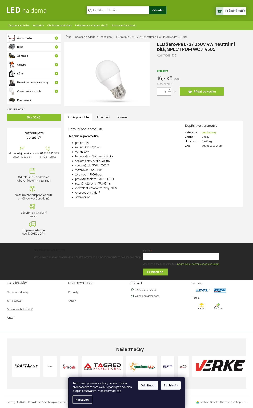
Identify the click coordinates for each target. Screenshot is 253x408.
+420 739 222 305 (47, 153)
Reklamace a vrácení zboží (91, 25)
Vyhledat (158, 10)
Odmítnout (148, 385)
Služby (72, 300)
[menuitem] (34, 38)
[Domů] (69, 36)
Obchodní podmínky (59, 25)
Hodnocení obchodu (123, 25)
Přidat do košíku (205, 91)
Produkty (73, 292)
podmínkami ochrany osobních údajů (198, 264)
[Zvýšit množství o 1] (169, 89)
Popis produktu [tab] (78, 117)
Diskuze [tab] (122, 117)
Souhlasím (171, 385)
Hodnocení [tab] (103, 117)
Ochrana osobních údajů (20, 309)
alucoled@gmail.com (22, 153)
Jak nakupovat (14, 300)
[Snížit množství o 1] (169, 93)
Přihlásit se (155, 272)
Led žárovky (209, 132)
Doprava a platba (19, 25)
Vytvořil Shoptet (210, 402)
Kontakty (38, 25)
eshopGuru (240, 402)
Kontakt (11, 318)
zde (119, 391)
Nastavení (82, 400)
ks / (33, 117)
